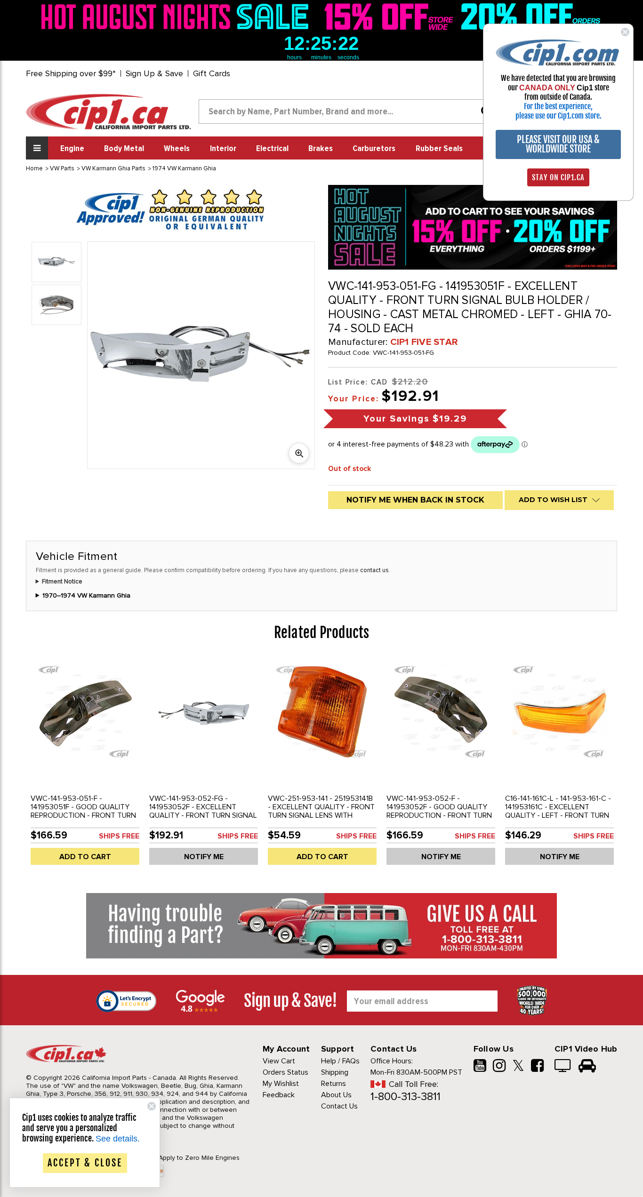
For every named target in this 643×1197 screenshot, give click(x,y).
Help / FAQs (340, 1061)
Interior (223, 148)
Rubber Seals (439, 148)
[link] (177, 16)
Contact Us (339, 1106)
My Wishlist (281, 1083)
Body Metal (124, 148)
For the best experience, (558, 106)
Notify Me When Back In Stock (415, 499)
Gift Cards (211, 73)
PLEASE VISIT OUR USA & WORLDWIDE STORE (558, 144)
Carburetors (374, 148)
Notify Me (204, 857)
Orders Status (285, 1072)
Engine (72, 148)
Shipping (334, 1072)
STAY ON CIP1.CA (558, 177)
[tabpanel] (85, 765)
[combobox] (348, 111)
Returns (333, 1083)
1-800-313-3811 (405, 1096)
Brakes (320, 148)
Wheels (177, 148)
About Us (336, 1095)
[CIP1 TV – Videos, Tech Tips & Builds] (563, 1066)
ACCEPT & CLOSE (85, 1163)
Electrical (272, 148)
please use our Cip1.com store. (558, 115)
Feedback (279, 1095)
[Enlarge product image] (299, 453)
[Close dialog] (625, 32)
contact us (374, 570)
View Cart (279, 1061)
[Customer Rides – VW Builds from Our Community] (587, 1066)
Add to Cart (85, 857)
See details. (118, 1138)
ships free (119, 836)
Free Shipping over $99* (71, 73)
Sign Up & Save (154, 73)
